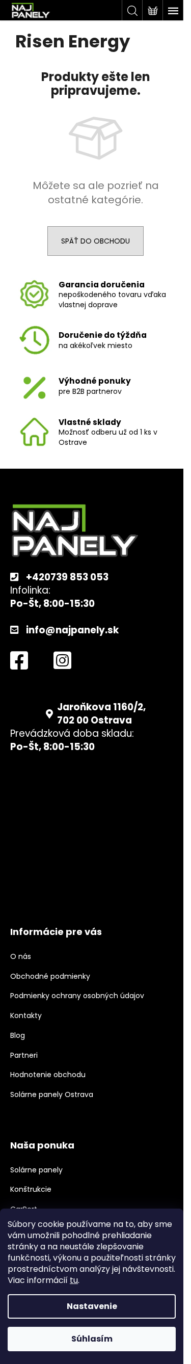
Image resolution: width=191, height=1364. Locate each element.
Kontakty (26, 1016)
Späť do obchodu (95, 241)
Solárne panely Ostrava (51, 1095)
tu (74, 1280)
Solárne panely (36, 1170)
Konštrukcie (30, 1189)
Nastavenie (92, 1306)
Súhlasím (92, 1339)
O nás (20, 956)
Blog (17, 1035)
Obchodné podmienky (50, 976)
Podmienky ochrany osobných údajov (77, 996)
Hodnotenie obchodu (48, 1075)
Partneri (24, 1055)
